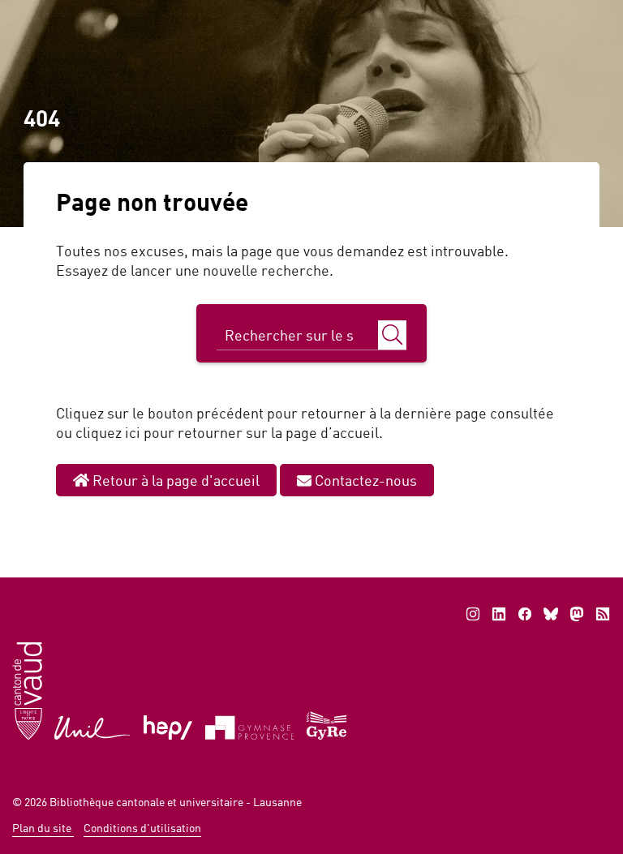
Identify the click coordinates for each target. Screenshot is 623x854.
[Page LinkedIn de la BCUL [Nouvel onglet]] (499, 614)
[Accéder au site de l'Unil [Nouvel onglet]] (92, 726)
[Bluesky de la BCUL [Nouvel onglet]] (551, 614)
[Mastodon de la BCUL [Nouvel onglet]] (577, 614)
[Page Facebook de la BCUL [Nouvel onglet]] (525, 614)
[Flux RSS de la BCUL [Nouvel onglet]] (603, 614)
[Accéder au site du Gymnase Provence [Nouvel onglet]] (249, 726)
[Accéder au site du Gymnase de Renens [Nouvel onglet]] (327, 724)
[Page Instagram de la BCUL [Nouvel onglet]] (473, 614)
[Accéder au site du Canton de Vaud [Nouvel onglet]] (27, 690)
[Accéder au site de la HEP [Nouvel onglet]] (168, 726)
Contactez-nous (364, 480)
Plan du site (43, 828)
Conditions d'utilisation (142, 828)
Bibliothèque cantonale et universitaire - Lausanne (175, 802)
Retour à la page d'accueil (174, 480)
